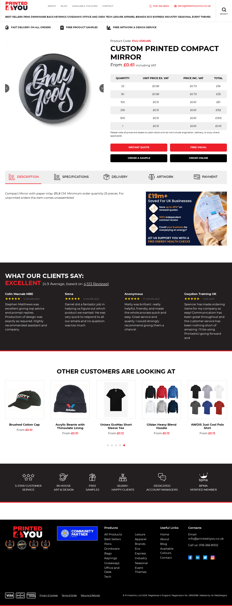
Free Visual (198, 147)
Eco (149, 17)
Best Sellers (14, 17)
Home (164, 534)
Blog (64, 6)
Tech (109, 17)
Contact (107, 6)
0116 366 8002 (161, 6)
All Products (113, 534)
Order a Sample (139, 158)
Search (224, 14)
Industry (171, 17)
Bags (50, 17)
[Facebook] (190, 557)
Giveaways (74, 17)
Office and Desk (93, 17)
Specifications (75, 177)
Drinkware (38, 17)
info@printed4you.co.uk (194, 6)
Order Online (198, 158)
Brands (141, 17)
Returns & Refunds (90, 595)
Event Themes (201, 17)
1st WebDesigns (219, 595)
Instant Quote (139, 147)
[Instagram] (213, 557)
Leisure (118, 17)
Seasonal (184, 17)
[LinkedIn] (198, 557)
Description (27, 177)
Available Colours (84, 6)
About (52, 6)
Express (158, 17)
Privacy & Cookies (49, 595)
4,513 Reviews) (96, 284)
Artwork (164, 177)
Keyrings (60, 17)
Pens (26, 17)
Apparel (129, 17)
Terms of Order (69, 595)
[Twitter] (205, 557)
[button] (7, 88)
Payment (209, 177)
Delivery (119, 177)
